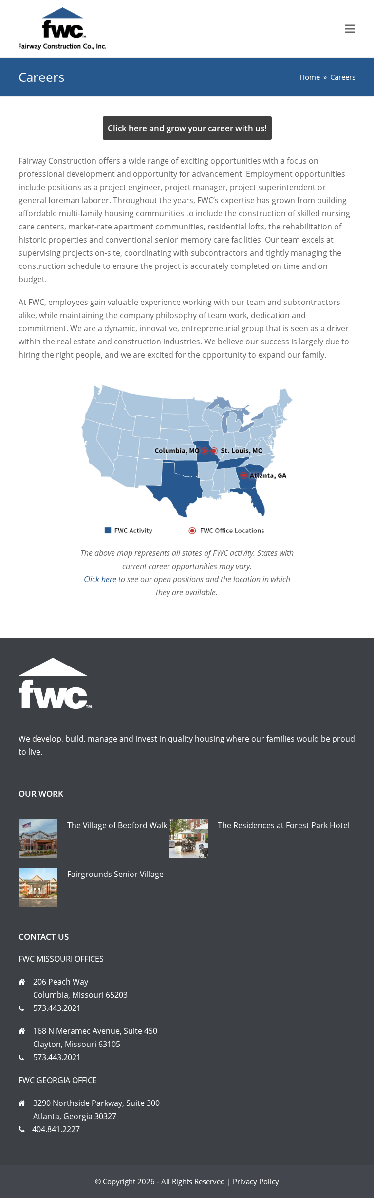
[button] (350, 29)
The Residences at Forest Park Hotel (284, 825)
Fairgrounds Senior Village (115, 874)
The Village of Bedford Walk (117, 825)
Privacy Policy (256, 1181)
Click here (100, 579)
